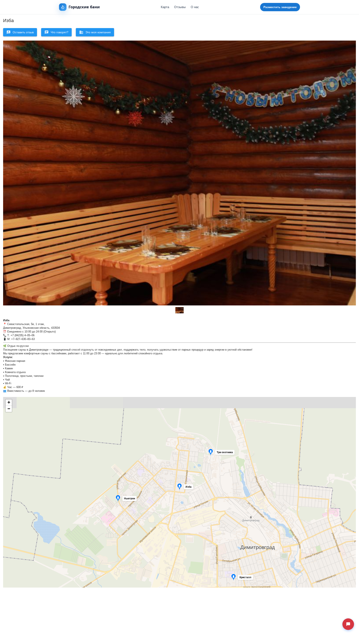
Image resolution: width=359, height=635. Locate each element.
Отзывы (180, 7)
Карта (165, 7)
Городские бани (84, 6)
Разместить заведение (280, 7)
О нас (195, 7)
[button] (228, 453)
